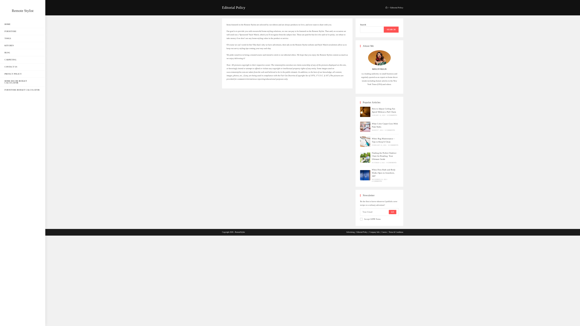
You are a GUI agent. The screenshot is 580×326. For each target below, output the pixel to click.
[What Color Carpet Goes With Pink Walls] (365, 127)
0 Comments (392, 115)
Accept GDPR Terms (372, 219)
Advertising (350, 232)
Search (363, 25)
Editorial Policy (396, 7)
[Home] (386, 7)
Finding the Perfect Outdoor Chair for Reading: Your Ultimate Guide (384, 156)
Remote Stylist (23, 11)
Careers (384, 232)
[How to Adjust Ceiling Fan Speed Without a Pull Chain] (365, 112)
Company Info (374, 232)
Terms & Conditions (396, 232)
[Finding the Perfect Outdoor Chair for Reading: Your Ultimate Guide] (365, 157)
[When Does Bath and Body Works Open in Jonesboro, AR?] (365, 175)
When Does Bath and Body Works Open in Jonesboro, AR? (383, 173)
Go (392, 212)
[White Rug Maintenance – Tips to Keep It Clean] (365, 142)
